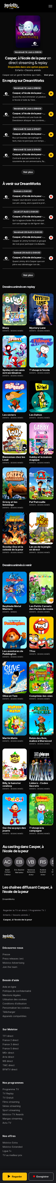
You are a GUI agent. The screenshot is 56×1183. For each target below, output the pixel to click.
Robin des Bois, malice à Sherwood (40, 739)
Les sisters (9, 415)
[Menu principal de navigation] (50, 6)
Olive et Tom (9, 696)
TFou (32, 651)
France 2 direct (10, 1040)
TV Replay (8, 1093)
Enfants (19, 70)
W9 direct (7, 1061)
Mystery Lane (37, 328)
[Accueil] (11, 6)
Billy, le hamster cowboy (11, 784)
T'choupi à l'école (39, 370)
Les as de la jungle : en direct (40, 548)
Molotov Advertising (13, 962)
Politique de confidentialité (16, 991)
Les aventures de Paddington (12, 652)
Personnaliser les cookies (16, 1007)
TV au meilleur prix (12, 1155)
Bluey (5, 328)
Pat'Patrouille (37, 502)
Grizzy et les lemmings (9, 503)
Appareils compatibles (14, 1016)
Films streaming (10, 1101)
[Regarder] (51, 93)
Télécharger (8, 1011)
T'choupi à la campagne (36, 829)
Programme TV (10, 1089)
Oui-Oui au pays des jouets (14, 829)
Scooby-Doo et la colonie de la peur (12, 548)
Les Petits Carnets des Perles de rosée (41, 607)
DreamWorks (8, 899)
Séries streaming (11, 1106)
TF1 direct (7, 1035)
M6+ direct (8, 1052)
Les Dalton (35, 415)
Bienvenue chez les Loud (13, 458)
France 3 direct (10, 1044)
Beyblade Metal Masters (11, 607)
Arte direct (8, 1056)
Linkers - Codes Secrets (38, 784)
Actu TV (6, 1122)
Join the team (9, 966)
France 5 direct (10, 1048)
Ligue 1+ (7, 1151)
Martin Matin (9, 738)
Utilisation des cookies (14, 999)
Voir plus (49, 75)
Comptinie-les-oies (41, 696)
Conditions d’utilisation (14, 1003)
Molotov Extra (10, 1142)
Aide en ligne (9, 986)
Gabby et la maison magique (40, 458)
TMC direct (8, 1065)
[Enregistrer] (51, 197)
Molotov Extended (12, 1146)
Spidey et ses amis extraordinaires (13, 371)
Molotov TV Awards (13, 1114)
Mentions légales (11, 995)
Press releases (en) (13, 958)
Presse (6, 954)
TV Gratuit (8, 1097)
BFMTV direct (9, 1069)
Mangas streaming (12, 1118)
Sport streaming (11, 1110)
